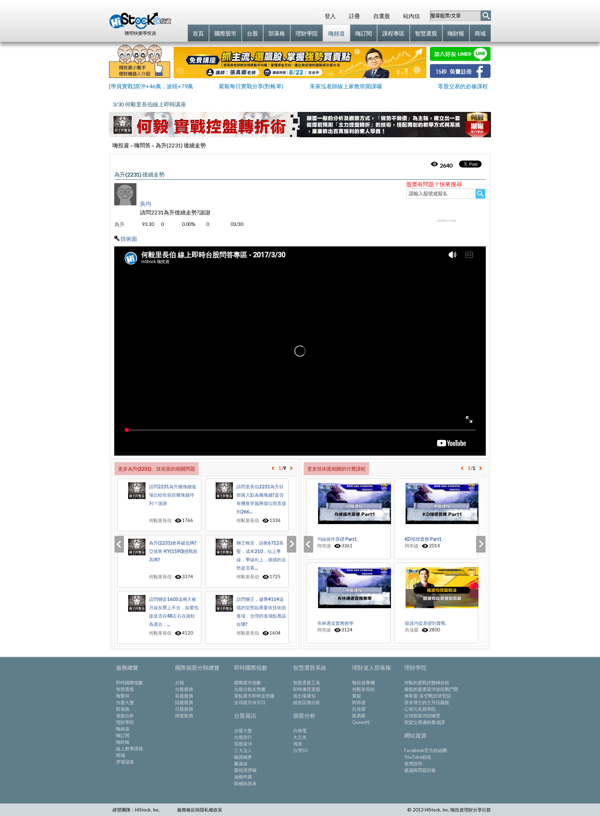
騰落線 (241, 763)
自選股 (381, 16)
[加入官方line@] (460, 59)
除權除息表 (245, 783)
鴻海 (297, 743)
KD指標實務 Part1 (423, 539)
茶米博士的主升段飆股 (426, 702)
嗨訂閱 (123, 735)
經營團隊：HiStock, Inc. (136, 810)
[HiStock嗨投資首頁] (140, 27)
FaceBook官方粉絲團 (425, 750)
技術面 (128, 238)
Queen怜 (361, 722)
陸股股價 (184, 702)
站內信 (411, 16)
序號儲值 (125, 762)
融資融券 (243, 757)
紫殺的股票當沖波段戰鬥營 (431, 689)
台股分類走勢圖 (250, 689)
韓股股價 (184, 715)
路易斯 (359, 715)
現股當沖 (243, 743)
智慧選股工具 (306, 682)
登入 (330, 16)
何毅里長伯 (363, 689)
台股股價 (184, 689)
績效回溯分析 (306, 702)
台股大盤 (125, 702)
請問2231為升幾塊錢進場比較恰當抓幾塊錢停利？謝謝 (172, 495)
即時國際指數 (129, 682)
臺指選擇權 (245, 770)
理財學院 (125, 722)
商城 (120, 755)
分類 (179, 682)
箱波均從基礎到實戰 (425, 623)
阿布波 (359, 702)
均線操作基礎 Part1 (337, 539)
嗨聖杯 (123, 696)
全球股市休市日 (250, 702)
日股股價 (184, 709)
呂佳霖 (359, 709)
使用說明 (413, 763)
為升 (119, 224)
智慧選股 (125, 689)
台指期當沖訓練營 (422, 715)
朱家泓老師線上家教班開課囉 (346, 86)
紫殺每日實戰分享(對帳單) (251, 86)
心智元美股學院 (420, 709)
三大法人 (243, 750)
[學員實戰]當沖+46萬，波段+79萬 (151, 86)
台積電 (300, 730)
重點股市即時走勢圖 (254, 696)
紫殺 (356, 696)
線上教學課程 (129, 748)
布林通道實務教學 (335, 623)
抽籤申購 (243, 777)
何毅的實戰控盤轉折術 (426, 682)
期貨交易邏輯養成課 (424, 722)
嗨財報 (123, 742)
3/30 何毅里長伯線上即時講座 (149, 104)
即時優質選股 (306, 689)
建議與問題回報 (420, 770)
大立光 (300, 737)
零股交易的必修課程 (463, 86)
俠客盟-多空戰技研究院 (427, 696)
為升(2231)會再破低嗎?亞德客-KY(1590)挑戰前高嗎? (173, 551)
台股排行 (243, 737)
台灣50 (300, 750)
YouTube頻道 (417, 757)
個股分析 (125, 715)
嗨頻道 (123, 729)
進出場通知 (304, 696)
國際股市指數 (247, 682)
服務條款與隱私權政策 (199, 810)
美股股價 (184, 696)
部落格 (123, 709)
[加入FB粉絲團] (460, 75)
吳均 (145, 203)
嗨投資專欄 (363, 682)
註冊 (354, 16)
